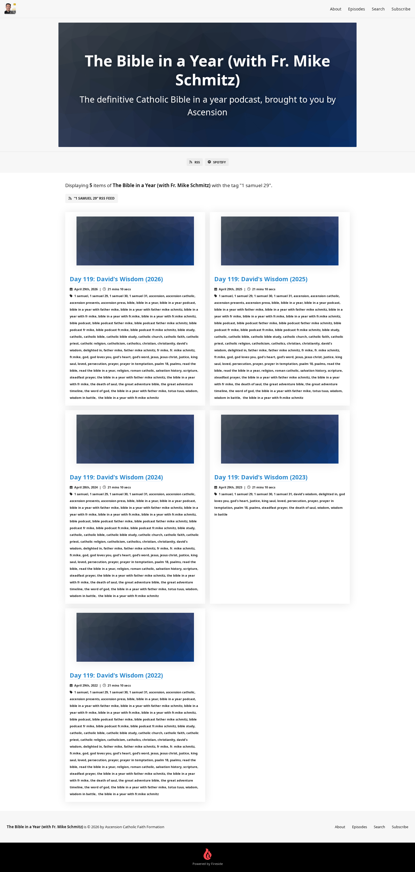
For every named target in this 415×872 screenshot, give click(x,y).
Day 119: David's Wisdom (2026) (116, 279)
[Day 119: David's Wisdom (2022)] (135, 637)
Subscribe (401, 9)
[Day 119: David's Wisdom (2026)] (135, 241)
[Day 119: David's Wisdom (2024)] (135, 439)
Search (378, 9)
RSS (197, 162)
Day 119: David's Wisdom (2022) (116, 675)
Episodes (356, 9)
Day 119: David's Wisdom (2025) (260, 279)
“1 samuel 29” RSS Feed (94, 198)
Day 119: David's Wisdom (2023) (260, 477)
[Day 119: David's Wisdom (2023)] (280, 439)
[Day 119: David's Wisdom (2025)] (280, 241)
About (335, 9)
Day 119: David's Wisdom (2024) (116, 477)
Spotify (219, 162)
